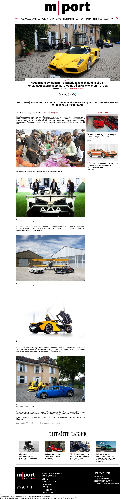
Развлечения (68, 19)
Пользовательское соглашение (106, 483)
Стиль (58, 19)
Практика (97, 19)
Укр (20, 19)
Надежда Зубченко (77, 88)
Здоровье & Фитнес (31, 19)
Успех (88, 19)
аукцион (36, 423)
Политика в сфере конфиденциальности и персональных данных (103, 480)
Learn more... (58, 498)
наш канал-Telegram (50, 112)
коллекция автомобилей (50, 423)
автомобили (21, 423)
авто (29, 423)
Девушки (80, 19)
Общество (108, 19)
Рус (16, 19)
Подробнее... (46, 496)
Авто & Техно (48, 19)
